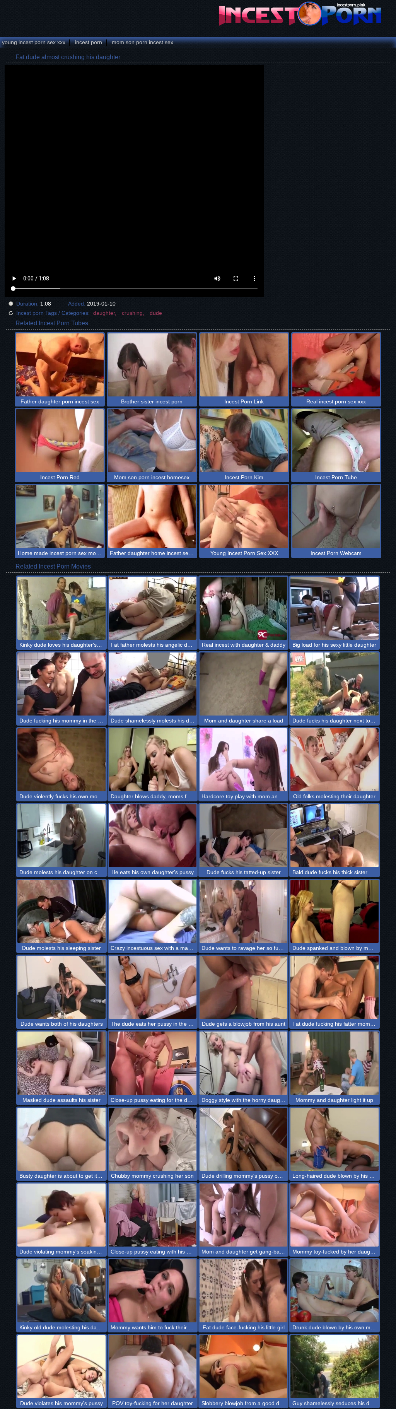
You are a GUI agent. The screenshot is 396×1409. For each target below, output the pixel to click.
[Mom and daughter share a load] (243, 684)
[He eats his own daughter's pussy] (152, 835)
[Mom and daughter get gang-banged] (243, 1215)
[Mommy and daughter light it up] (334, 1063)
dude (156, 313)
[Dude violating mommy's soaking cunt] (61, 1215)
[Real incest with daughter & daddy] (243, 608)
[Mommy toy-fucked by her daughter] (334, 1215)
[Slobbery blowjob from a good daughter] (243, 1366)
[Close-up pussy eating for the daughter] (152, 1063)
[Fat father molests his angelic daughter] (152, 608)
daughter (104, 313)
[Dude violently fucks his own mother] (61, 759)
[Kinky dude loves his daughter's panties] (61, 608)
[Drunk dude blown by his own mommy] (334, 1290)
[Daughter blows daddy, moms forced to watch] (152, 759)
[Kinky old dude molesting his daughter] (61, 1290)
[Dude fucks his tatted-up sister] (243, 835)
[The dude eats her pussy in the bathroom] (152, 987)
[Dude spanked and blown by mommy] (334, 911)
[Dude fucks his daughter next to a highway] (334, 684)
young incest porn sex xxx (33, 42)
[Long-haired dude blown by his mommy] (334, 1139)
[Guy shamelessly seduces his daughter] (334, 1366)
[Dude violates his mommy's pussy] (61, 1366)
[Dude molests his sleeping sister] (61, 911)
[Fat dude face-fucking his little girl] (243, 1290)
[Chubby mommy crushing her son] (152, 1139)
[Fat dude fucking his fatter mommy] (334, 987)
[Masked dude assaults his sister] (61, 1063)
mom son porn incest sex (142, 42)
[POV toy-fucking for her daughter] (152, 1366)
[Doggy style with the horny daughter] (243, 1063)
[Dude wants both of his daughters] (61, 987)
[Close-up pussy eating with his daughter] (152, 1215)
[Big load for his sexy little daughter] (334, 608)
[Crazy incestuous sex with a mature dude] (152, 911)
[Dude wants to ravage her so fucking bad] (243, 911)
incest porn (88, 42)
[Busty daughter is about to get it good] (61, 1139)
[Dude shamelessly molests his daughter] (152, 684)
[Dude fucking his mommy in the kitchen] (61, 684)
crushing (132, 313)
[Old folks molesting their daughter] (334, 759)
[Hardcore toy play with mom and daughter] (243, 759)
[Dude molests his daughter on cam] (61, 835)
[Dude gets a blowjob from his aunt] (243, 987)
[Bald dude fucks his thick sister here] (334, 835)
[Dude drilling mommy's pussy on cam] (243, 1139)
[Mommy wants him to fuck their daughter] (152, 1290)
